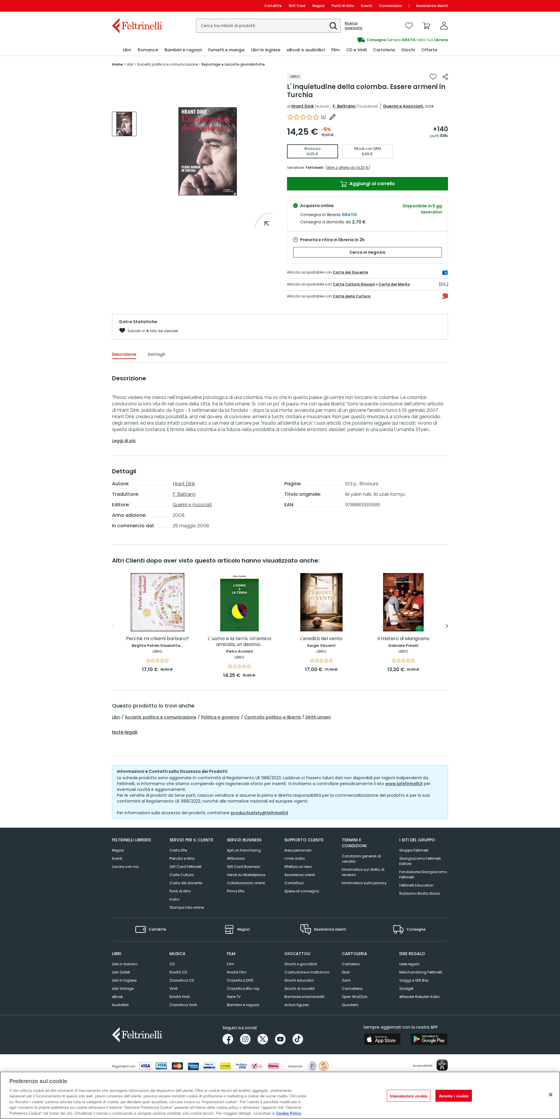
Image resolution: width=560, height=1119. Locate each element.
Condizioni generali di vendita (361, 859)
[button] (333, 26)
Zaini (346, 980)
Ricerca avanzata (353, 25)
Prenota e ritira (182, 858)
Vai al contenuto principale (137, 5)
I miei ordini (294, 858)
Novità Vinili (179, 996)
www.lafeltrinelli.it (404, 784)
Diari (346, 972)
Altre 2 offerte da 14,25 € (348, 167)
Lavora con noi (125, 866)
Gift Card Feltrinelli (185, 866)
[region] (280, 1095)
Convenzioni (390, 5)
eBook (117, 996)
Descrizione (124, 354)
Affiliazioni (236, 858)
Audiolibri (120, 1004)
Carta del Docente (350, 272)
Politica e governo (220, 717)
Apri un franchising (244, 850)
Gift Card (297, 5)
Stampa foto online (186, 907)
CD (172, 964)
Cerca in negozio (367, 252)
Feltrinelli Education (416, 885)
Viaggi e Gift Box (413, 980)
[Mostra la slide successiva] (447, 626)
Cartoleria (351, 964)
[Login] (444, 25)
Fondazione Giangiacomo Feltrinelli (423, 874)
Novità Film (236, 972)
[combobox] (268, 26)
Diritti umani (317, 717)
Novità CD (178, 972)
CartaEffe (273, 5)
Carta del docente (185, 882)
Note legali (124, 732)
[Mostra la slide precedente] (113, 626)
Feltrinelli (314, 167)
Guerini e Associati (403, 106)
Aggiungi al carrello (371, 184)
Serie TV (234, 996)
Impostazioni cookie (408, 1095)
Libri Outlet (121, 972)
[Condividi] (445, 76)
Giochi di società (299, 988)
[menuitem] (127, 50)
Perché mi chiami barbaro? (157, 639)
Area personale (297, 850)
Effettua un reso (298, 866)
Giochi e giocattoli (300, 964)
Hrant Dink (302, 106)
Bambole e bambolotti (304, 996)
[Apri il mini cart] (426, 25)
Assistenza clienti (432, 5)
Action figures (296, 1004)
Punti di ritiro (343, 5)
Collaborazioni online (246, 882)
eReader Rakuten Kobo (419, 996)
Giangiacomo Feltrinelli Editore (420, 861)
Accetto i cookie (453, 1095)
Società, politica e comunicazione (160, 717)
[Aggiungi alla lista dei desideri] (433, 77)
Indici (174, 899)
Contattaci (294, 882)
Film (230, 964)
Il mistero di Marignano (403, 639)
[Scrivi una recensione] (332, 116)
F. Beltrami (344, 106)
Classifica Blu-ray (243, 988)
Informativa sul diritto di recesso (363, 872)
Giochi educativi (299, 980)
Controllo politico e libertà (272, 717)
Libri (116, 717)
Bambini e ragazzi (243, 1004)
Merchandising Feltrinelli (420, 972)
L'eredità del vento (321, 639)
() (323, 117)
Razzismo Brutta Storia (419, 893)
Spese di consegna (301, 891)
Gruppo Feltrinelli (413, 850)
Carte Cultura (181, 874)
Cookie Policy (288, 1113)
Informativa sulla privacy (364, 882)
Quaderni (350, 1004)
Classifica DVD (240, 980)
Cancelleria (352, 988)
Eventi (366, 5)
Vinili (173, 988)
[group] (364, 40)
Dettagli (156, 354)
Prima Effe (235, 891)
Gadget (406, 988)
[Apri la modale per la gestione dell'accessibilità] (442, 1065)
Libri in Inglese (124, 980)
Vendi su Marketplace (246, 874)
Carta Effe (178, 850)
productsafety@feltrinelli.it (259, 813)
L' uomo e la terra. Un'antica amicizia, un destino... (239, 642)
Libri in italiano (124, 964)
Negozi (318, 5)
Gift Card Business (243, 866)
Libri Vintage (123, 988)
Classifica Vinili (183, 1004)
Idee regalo (409, 964)
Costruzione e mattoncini (306, 972)
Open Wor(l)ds (355, 996)
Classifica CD (181, 980)
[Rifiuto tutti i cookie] (550, 1094)
